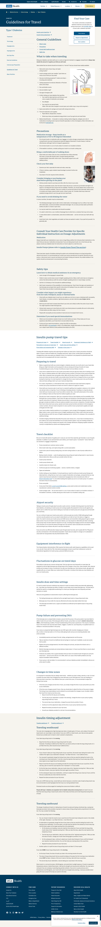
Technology (10, 41)
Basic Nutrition (11, 74)
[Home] (6, 12)
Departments (77, 893)
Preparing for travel (42, 342)
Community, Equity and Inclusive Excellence (84, 901)
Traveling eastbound (56, 723)
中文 (7, 898)
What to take (42, 44)
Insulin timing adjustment (43, 35)
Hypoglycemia (10, 46)
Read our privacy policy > (77, 919)
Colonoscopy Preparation (13, 65)
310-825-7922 (87, 26)
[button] (32, 1)
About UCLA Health (78, 890)
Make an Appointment (34, 901)
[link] (7, 912)
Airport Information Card (45, 478)
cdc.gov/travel (52, 325)
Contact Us (73, 1)
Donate (64, 1)
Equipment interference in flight (82, 342)
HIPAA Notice (33, 917)
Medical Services (14, 12)
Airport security (66, 342)
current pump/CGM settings (59, 486)
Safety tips (42, 52)
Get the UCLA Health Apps (12, 906)
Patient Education (55, 895)
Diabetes (33, 12)
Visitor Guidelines (55, 893)
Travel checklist (54, 342)
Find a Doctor (89, 6)
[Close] (97, 916)
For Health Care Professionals (81, 898)
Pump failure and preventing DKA (45, 347)
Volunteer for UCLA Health (80, 911)
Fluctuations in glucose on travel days (46, 345)
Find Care (42, 6)
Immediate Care (32, 895)
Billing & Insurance (55, 898)
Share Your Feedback (11, 893)
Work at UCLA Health (79, 909)
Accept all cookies (93, 923)
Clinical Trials (32, 906)
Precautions (42, 46)
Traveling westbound (42, 723)
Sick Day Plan (10, 55)
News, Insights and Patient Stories (82, 895)
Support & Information (56, 906)
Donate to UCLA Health (79, 906)
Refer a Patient (44, 1)
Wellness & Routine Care (57, 911)
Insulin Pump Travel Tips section (72, 247)
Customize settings (81, 923)
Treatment (9, 36)
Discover (77, 6)
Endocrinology (24, 12)
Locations (67, 6)
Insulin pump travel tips (43, 32)
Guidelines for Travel (12, 69)
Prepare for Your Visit (56, 890)
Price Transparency (55, 903)
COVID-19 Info (54, 909)
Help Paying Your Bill (56, 901)
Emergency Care (32, 898)
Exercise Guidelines (12, 60)
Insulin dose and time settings (68, 345)
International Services (11, 895)
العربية (7, 901)
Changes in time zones (64, 347)
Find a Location (32, 893)
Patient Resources (55, 6)
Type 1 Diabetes (41, 12)
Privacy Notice (41, 917)
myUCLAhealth (55, 1)
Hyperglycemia (11, 50)
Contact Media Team (79, 903)
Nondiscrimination (51, 917)
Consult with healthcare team (47, 49)
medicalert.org (49, 122)
